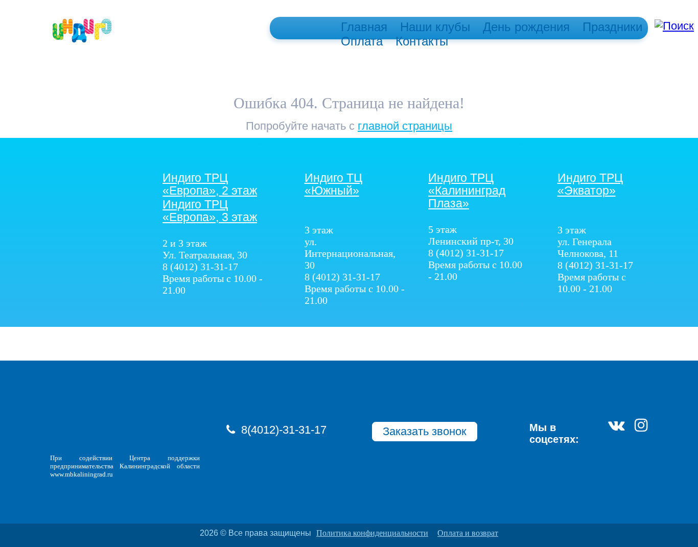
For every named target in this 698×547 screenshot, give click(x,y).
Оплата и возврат (467, 533)
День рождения (526, 27)
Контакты (421, 41)
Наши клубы (435, 27)
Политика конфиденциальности (372, 533)
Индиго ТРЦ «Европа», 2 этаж (209, 184)
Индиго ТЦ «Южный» (333, 184)
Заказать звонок (425, 431)
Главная (364, 27)
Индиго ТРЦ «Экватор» (590, 184)
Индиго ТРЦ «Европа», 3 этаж (209, 211)
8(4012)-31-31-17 (284, 429)
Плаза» (466, 191)
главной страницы (405, 126)
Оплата (362, 41)
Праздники (612, 27)
